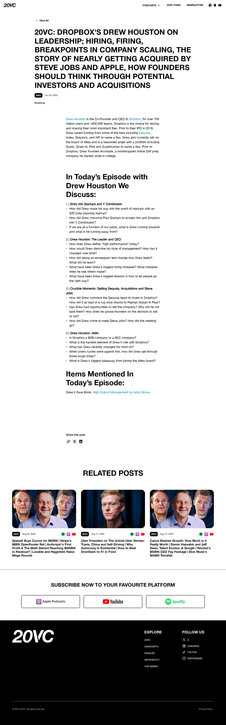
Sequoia (144, 133)
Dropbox (135, 119)
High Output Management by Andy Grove (121, 392)
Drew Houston (75, 119)
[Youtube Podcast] (74, 534)
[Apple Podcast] (68, 534)
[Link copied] (68, 441)
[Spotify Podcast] (63, 534)
